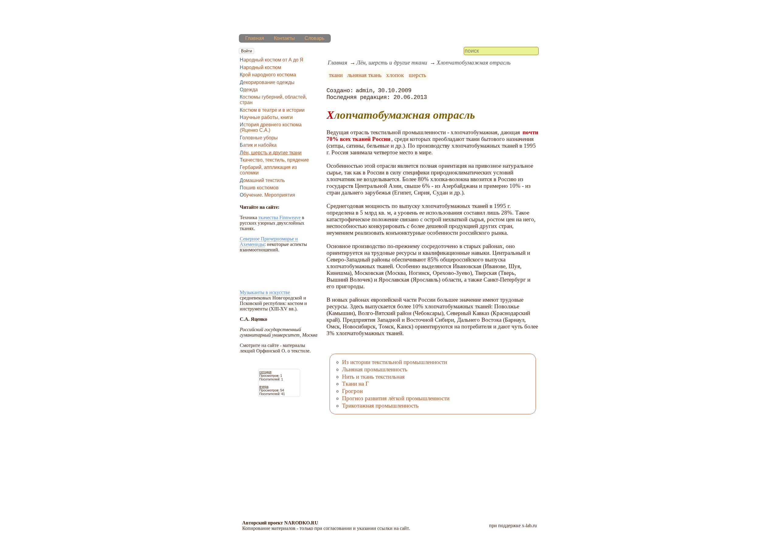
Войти (246, 51)
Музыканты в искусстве (265, 292)
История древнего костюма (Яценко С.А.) (271, 127)
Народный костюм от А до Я (271, 59)
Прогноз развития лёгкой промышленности (395, 398)
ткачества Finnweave (279, 217)
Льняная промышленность (374, 369)
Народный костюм (260, 67)
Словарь (314, 38)
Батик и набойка (258, 145)
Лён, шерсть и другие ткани (271, 152)
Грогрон (352, 391)
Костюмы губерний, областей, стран (273, 99)
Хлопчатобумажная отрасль (474, 62)
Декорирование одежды (267, 82)
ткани (336, 75)
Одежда (249, 89)
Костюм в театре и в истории (272, 110)
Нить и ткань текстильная (373, 376)
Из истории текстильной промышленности (394, 362)
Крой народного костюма (268, 74)
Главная (254, 38)
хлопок (395, 75)
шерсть (417, 75)
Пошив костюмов (259, 187)
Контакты (284, 38)
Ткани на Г (355, 383)
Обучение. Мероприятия (267, 195)
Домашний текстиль (262, 180)
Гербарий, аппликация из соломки (268, 170)
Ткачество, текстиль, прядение (274, 160)
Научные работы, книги (266, 117)
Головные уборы (259, 137)
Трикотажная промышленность (380, 405)
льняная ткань (364, 75)
